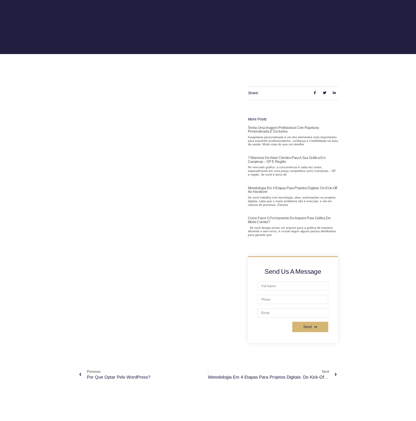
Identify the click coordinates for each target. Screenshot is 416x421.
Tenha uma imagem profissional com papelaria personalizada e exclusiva (283, 129)
